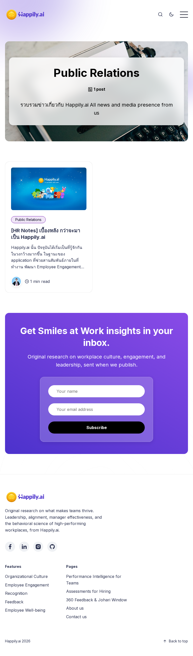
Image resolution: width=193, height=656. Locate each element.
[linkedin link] (24, 547)
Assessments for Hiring (88, 591)
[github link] (52, 547)
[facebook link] (10, 547)
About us (75, 608)
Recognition (16, 593)
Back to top (178, 641)
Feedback (14, 601)
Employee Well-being (25, 610)
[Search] (160, 14)
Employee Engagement (27, 584)
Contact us (76, 616)
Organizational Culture (26, 576)
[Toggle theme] (171, 14)
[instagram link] (38, 547)
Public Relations (28, 219)
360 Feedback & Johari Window (96, 599)
